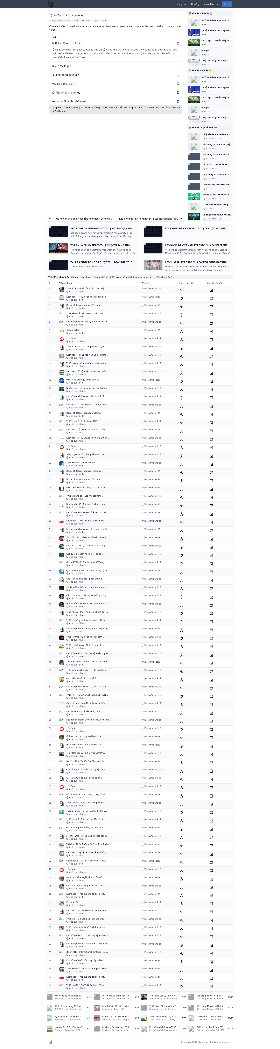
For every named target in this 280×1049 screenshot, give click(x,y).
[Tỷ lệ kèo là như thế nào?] (194, 136)
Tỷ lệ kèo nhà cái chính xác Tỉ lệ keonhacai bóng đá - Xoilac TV (82, 218)
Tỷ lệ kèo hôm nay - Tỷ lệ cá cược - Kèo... (86, 645)
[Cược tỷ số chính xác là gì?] (194, 206)
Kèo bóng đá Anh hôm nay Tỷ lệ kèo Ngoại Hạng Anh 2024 (148, 218)
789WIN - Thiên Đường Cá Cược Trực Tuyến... (88, 844)
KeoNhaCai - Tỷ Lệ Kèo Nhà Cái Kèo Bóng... (87, 354)
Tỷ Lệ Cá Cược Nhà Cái (212, 138)
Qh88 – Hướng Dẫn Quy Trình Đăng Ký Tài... (87, 570)
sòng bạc (181, 4)
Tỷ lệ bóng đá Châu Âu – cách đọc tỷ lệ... (86, 288)
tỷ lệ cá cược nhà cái (76, 291)
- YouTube (71, 338)
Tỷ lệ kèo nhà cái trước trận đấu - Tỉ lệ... (85, 819)
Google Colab (72, 330)
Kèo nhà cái (72, 902)
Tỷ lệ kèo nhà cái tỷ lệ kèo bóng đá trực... (86, 802)
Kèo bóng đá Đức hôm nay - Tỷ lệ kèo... (85, 960)
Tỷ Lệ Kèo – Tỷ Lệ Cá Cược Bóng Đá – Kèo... (87, 694)
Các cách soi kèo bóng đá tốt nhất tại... (85, 885)
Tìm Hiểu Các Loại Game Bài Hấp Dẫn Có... (86, 537)
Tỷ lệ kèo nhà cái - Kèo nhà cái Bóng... (84, 495)
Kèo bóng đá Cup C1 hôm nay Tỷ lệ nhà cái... (88, 935)
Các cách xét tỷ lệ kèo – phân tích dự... (85, 578)
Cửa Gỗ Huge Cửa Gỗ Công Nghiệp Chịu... (86, 769)
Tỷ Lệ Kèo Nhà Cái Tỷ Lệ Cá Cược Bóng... (85, 985)
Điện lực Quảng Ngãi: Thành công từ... (85, 877)
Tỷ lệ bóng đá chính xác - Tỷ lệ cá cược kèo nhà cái (228, 174)
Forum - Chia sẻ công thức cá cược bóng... (86, 835)
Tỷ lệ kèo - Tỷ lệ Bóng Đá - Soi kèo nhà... (85, 918)
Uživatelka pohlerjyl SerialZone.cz (82, 379)
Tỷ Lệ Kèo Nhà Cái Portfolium (80, 462)
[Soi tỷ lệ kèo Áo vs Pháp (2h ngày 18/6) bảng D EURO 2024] (194, 32)
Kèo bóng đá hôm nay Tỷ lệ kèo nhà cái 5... (87, 396)
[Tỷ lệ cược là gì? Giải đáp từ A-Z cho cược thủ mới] (194, 62)
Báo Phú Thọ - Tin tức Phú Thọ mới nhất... (86, 761)
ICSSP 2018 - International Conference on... (87, 952)
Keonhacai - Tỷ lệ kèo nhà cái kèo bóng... (86, 520)
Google (205, 50)
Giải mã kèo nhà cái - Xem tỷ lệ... (82, 678)
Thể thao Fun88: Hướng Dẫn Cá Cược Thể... (87, 661)
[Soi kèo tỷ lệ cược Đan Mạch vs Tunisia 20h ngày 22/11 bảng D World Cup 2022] (194, 186)
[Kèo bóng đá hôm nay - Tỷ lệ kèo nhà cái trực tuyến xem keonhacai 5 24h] (194, 156)
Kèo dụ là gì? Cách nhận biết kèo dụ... (84, 553)
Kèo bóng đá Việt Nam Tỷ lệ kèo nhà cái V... (87, 321)
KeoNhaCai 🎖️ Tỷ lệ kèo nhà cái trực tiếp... (87, 296)
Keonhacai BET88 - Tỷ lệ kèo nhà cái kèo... (86, 860)
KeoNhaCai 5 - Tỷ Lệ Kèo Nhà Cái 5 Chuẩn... (87, 437)
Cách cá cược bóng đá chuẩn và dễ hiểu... (86, 703)
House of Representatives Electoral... (84, 305)
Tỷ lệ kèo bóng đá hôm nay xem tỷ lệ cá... (86, 620)
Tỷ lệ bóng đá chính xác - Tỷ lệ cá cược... (86, 670)
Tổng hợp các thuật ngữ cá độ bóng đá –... (87, 611)
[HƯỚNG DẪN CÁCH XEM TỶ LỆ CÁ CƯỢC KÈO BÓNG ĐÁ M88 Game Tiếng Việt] (194, 22)
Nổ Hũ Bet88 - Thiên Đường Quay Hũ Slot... (87, 794)
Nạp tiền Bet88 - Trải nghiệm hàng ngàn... (87, 504)
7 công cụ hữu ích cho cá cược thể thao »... (87, 811)
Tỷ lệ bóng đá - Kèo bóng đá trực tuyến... (86, 346)
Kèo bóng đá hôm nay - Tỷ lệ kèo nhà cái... (87, 512)
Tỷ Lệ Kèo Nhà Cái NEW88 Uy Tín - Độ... (85, 313)
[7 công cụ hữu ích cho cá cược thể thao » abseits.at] (194, 196)
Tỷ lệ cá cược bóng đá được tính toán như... (87, 363)
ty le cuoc (204, 1042)
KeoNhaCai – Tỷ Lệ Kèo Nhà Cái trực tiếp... (86, 404)
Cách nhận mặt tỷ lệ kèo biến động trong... (87, 595)
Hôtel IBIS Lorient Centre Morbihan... (84, 744)
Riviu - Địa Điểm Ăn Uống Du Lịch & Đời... (86, 487)
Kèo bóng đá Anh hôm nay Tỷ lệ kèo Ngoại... (88, 653)
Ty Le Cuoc (206, 24)
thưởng (195, 4)
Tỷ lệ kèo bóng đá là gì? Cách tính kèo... (85, 927)
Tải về (227, 4)
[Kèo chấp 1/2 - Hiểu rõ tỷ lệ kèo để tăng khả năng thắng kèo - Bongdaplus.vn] (194, 42)
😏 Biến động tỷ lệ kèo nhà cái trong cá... (86, 587)
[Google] (194, 52)
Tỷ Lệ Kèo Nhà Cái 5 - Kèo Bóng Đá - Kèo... (86, 968)
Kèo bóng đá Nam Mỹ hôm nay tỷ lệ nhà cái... (88, 719)
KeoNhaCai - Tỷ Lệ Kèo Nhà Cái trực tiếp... (86, 545)
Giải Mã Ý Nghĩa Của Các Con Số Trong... (86, 562)
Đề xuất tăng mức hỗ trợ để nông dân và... (87, 827)
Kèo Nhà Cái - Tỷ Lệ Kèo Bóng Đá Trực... (85, 711)
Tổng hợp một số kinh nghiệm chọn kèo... (86, 454)
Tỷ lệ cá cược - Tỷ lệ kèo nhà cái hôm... (85, 636)
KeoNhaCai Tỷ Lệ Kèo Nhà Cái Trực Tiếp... (86, 429)
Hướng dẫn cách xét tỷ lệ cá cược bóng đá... (87, 603)
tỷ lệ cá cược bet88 (75, 299)
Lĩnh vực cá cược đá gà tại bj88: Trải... (84, 736)
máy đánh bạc (212, 4)
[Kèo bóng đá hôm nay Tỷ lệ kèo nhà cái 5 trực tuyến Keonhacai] (194, 146)
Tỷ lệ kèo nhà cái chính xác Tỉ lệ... (82, 421)
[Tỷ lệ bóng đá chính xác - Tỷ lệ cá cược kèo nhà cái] (194, 176)
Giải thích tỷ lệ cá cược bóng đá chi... (84, 777)
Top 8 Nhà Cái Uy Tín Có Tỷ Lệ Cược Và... (85, 752)
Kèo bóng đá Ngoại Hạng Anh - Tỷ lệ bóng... (87, 628)
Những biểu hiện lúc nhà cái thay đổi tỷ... (86, 388)
